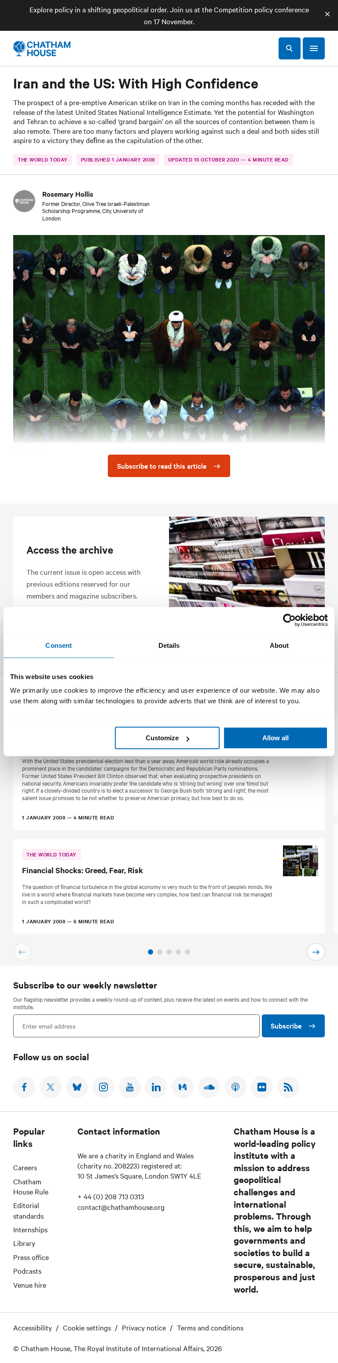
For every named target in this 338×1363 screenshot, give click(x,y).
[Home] (41, 48)
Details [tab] (169, 645)
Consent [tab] (58, 645)
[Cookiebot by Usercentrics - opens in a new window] (289, 620)
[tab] (150, 952)
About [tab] (279, 645)
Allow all (275, 738)
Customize (162, 738)
